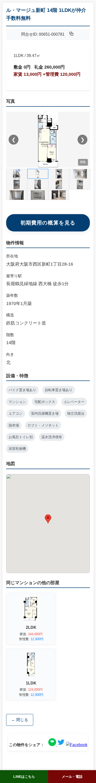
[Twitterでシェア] (61, 745)
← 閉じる (19, 720)
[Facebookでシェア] (76, 745)
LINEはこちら (24, 777)
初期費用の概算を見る (47, 223)
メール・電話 (72, 777)
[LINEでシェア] (52, 745)
